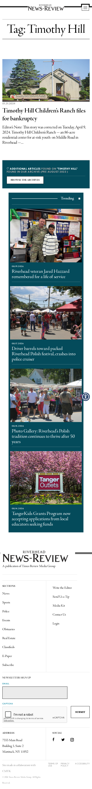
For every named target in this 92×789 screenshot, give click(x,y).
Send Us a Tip (61, 597)
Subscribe (8, 665)
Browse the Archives (25, 180)
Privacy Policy (65, 764)
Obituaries (8, 629)
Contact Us (59, 615)
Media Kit (59, 606)
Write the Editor (62, 588)
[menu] (85, 8)
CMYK (6, 771)
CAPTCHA (7, 703)
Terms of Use (53, 764)
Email (5, 683)
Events (6, 620)
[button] (85, 396)
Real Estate (8, 638)
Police (5, 611)
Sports (6, 602)
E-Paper (7, 656)
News (5, 593)
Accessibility (82, 763)
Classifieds (8, 647)
